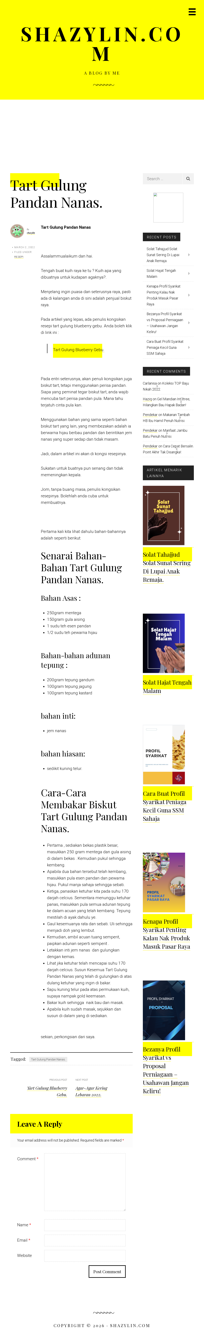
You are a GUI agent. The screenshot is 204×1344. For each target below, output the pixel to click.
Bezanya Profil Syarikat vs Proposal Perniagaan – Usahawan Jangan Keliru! (165, 323)
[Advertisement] (102, 129)
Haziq (147, 399)
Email (23, 1240)
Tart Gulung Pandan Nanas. (48, 1059)
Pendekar (150, 415)
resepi (19, 257)
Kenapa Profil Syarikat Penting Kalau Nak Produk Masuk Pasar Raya (163, 295)
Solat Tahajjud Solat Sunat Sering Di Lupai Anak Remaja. (163, 255)
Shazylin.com (102, 43)
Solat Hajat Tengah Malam (161, 273)
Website (24, 1255)
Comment (27, 1158)
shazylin (31, 232)
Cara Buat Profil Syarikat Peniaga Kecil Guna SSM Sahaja (165, 347)
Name (24, 1225)
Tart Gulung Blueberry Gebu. (78, 349)
